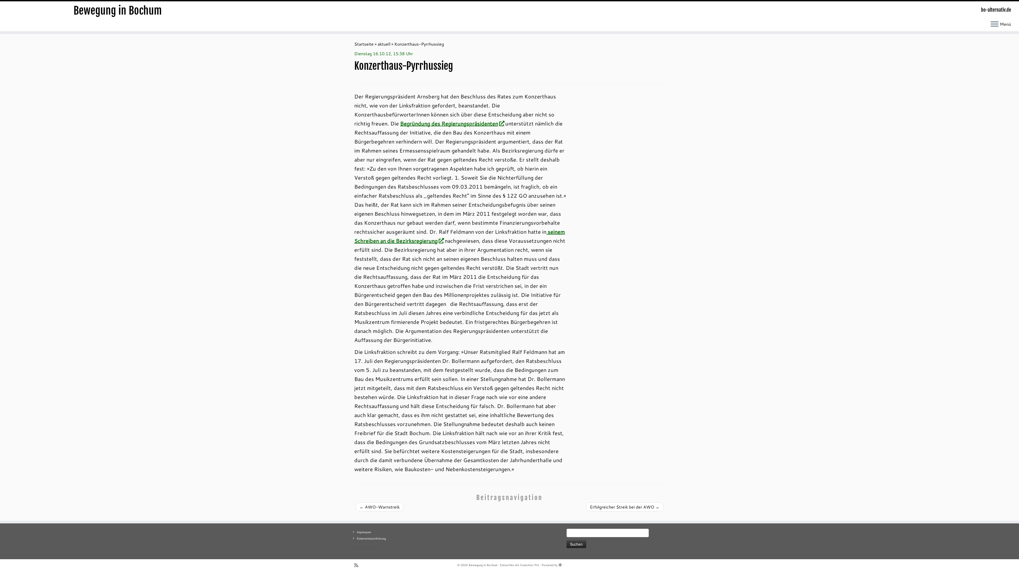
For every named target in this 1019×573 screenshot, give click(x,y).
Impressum (364, 532)
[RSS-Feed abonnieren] (358, 565)
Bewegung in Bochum (118, 10)
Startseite (364, 44)
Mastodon (361, 548)
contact (374, 548)
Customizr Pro (529, 565)
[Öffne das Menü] (995, 24)
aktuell (384, 44)
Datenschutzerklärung (371, 538)
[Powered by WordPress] (560, 564)
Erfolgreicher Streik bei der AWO (624, 507)
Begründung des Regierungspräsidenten (449, 123)
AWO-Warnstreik (380, 507)
